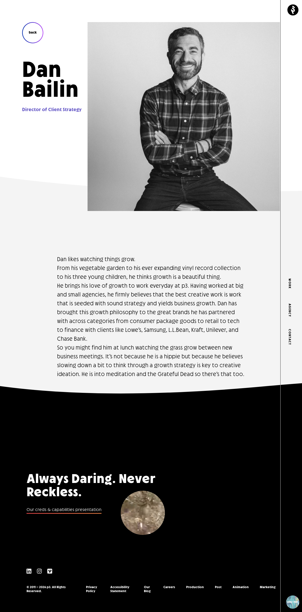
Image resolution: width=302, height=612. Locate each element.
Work (289, 283)
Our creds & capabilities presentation (64, 510)
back (33, 32)
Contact (289, 334)
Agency (289, 309)
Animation (241, 587)
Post (218, 587)
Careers (169, 587)
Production (195, 587)
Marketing (267, 587)
